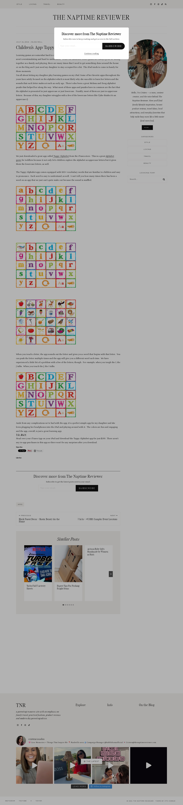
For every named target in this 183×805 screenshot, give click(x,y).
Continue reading (91, 54)
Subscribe (113, 46)
